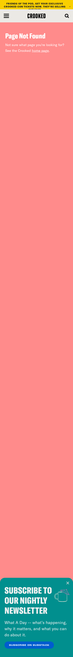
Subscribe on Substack (29, 645)
